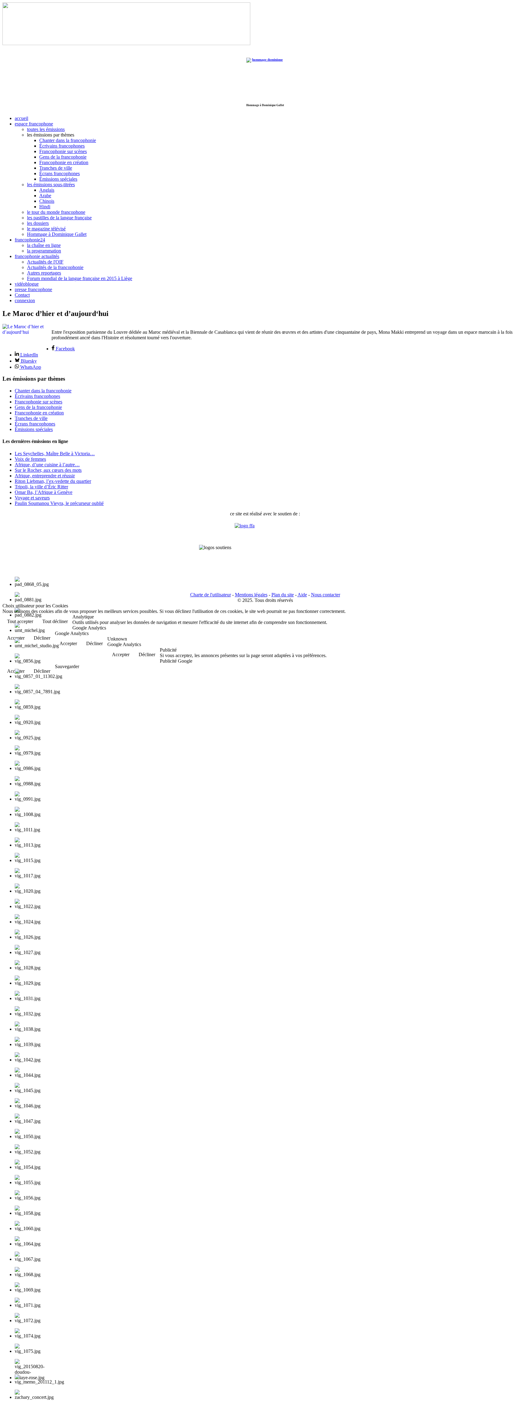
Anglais (46, 190)
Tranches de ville (55, 168)
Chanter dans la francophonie (67, 140)
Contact (22, 295)
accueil (21, 118)
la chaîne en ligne (44, 245)
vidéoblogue (27, 284)
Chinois (46, 201)
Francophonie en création (63, 162)
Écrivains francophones (62, 145)
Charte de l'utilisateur (210, 594)
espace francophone (34, 123)
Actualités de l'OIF (45, 261)
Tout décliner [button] (55, 621)
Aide (302, 594)
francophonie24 (30, 239)
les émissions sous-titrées (51, 184)
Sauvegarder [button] (67, 666)
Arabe (45, 195)
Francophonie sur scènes (63, 151)
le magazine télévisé (46, 228)
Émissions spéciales (58, 179)
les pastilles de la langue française (59, 217)
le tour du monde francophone (56, 212)
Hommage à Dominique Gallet (56, 234)
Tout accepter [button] (20, 621)
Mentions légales (251, 594)
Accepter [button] (68, 643)
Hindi (44, 206)
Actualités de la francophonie (55, 267)
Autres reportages (44, 272)
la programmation (44, 250)
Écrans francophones (59, 173)
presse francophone (33, 289)
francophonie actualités (37, 256)
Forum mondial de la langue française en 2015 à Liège (79, 278)
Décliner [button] (94, 643)
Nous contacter (325, 594)
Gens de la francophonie (62, 157)
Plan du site (282, 594)
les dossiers (38, 223)
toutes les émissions (46, 129)
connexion (25, 300)
